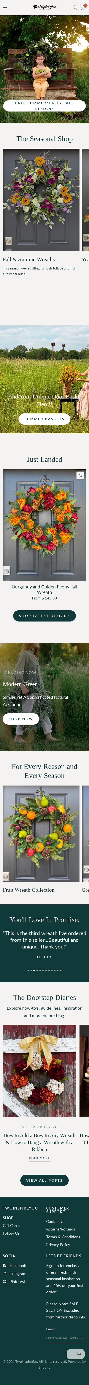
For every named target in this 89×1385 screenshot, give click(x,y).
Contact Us (55, 1228)
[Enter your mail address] (82, 1344)
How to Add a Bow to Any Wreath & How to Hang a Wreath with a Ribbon (39, 1149)
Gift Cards (11, 1232)
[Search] (74, 7)
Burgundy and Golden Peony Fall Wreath (44, 589)
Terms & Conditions (63, 1243)
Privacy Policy (58, 1251)
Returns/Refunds (60, 1236)
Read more (39, 1165)
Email (50, 1336)
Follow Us (11, 1239)
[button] (44, 106)
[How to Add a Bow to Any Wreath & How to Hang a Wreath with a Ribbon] (39, 1077)
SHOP (8, 1224)
